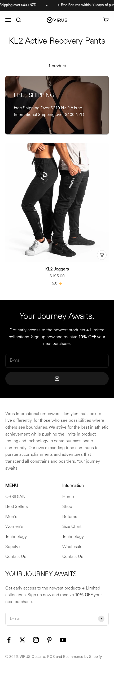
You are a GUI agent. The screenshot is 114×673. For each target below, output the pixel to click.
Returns (69, 517)
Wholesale (72, 547)
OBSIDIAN (15, 497)
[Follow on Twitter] (22, 639)
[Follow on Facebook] (8, 639)
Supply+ (13, 547)
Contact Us (15, 557)
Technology (16, 537)
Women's (14, 527)
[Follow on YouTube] (63, 639)
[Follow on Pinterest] (49, 639)
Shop (67, 507)
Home (68, 497)
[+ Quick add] (102, 255)
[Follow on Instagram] (36, 639)
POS (51, 657)
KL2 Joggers (57, 269)
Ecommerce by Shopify (82, 657)
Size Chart (71, 527)
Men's (11, 517)
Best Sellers (16, 507)
